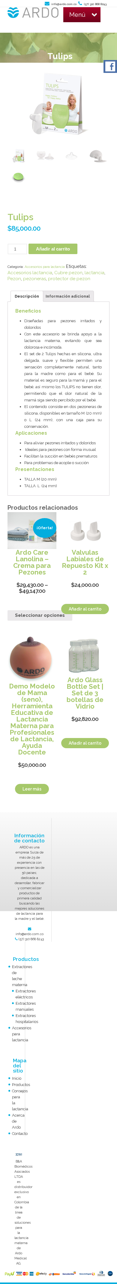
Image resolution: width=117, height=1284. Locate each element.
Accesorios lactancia (30, 272)
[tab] (26, 296)
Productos (21, 1084)
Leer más (31, 789)
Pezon (14, 278)
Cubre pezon (68, 272)
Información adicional (68, 296)
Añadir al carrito (53, 248)
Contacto (20, 1133)
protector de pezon (69, 278)
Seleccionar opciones (40, 615)
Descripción (27, 296)
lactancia (94, 272)
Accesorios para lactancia (45, 267)
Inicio (16, 1078)
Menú (77, 14)
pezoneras (34, 278)
